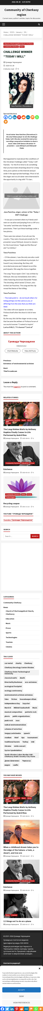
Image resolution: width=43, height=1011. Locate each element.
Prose (32, 463)
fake (6, 699)
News (29, 420)
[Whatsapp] (37, 117)
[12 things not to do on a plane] (21, 906)
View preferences (21, 1003)
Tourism (9, 642)
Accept (21, 990)
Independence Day (12, 703)
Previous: (18, 362)
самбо (15, 765)
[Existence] (21, 454)
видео (7, 765)
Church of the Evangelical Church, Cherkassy (18, 44)
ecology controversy (13, 690)
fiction (14, 699)
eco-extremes (31, 682)
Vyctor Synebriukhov (13, 750)
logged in (17, 386)
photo (7, 716)
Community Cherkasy (11, 46)
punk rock (9, 720)
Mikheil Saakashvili (22, 707)
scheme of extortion (13, 729)
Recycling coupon (11, 503)
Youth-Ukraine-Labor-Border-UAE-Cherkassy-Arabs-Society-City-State (20, 755)
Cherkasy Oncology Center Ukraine (19, 667)
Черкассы (26, 760)
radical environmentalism (15, 725)
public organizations (21, 716)
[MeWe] (28, 117)
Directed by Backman (13, 682)
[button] (39, 968)
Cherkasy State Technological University (17, 673)
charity (18, 663)
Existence (7, 469)
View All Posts (30, 351)
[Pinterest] (19, 117)
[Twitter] (10, 117)
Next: (10, 369)
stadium (8, 737)
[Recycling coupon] (21, 488)
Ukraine (8, 746)
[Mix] (33, 117)
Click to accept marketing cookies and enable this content (21, 196)
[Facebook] (6, 117)
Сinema (8, 423)
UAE (32, 742)
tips (23, 737)
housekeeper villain (28, 699)
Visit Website (12, 351)
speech (27, 733)
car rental (9, 663)
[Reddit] (24, 117)
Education (25, 463)
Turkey (25, 742)
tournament (32, 737)
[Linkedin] (15, 117)
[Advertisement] (21, 567)
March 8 (8, 707)
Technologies (10, 497)
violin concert (19, 746)
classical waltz (11, 678)
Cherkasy (28, 663)
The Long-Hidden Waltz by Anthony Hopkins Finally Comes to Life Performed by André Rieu (19, 432)
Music (22, 46)
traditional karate (12, 742)
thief (16, 737)
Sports (8, 632)
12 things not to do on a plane (17, 921)
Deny (21, 996)
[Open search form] (39, 24)
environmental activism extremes (19, 695)
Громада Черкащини (13, 62)
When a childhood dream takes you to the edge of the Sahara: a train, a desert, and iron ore (20, 850)
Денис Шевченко (12, 760)
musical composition (13, 712)
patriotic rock (30, 712)
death (22, 678)
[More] (6, 122)
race (17, 720)
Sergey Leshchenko (13, 733)
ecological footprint (13, 686)
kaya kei (26, 703)
